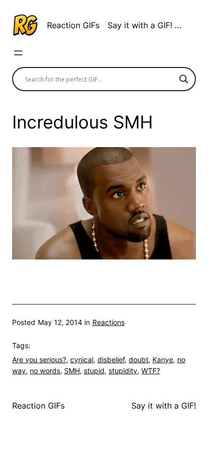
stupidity (123, 370)
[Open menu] (18, 53)
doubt (138, 359)
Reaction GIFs (73, 25)
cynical (81, 359)
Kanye (162, 359)
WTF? (150, 370)
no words (45, 370)
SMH (72, 370)
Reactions (108, 322)
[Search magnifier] (184, 79)
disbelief (111, 359)
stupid (94, 370)
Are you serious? (39, 359)
